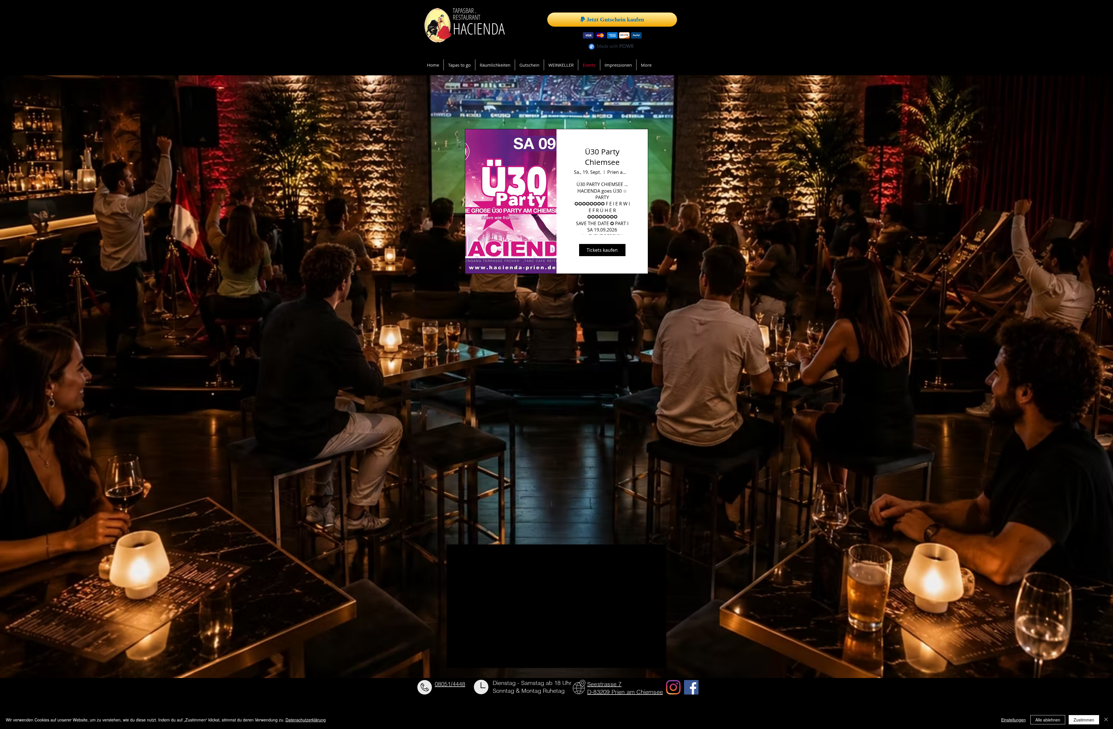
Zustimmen (1084, 720)
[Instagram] (673, 687)
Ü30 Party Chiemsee (602, 157)
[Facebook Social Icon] (691, 687)
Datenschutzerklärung (305, 720)
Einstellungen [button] (1013, 720)
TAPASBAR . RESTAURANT (467, 14)
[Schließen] (1106, 719)
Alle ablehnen (1047, 720)
